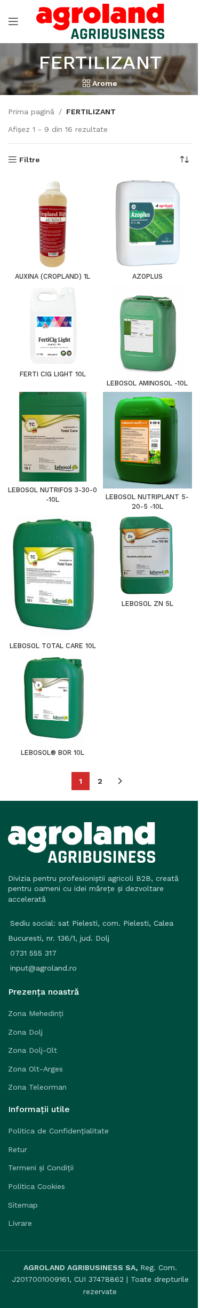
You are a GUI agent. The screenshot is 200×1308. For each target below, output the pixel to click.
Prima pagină (31, 111)
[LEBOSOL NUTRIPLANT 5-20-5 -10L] (148, 440)
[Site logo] (100, 21)
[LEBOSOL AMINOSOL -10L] (148, 330)
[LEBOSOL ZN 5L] (148, 555)
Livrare (20, 1223)
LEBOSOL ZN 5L (147, 604)
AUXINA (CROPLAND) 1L (52, 276)
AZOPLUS (147, 276)
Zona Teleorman (37, 1087)
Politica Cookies (36, 1186)
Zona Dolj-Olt (32, 1050)
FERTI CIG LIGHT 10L (53, 374)
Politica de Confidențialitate (58, 1130)
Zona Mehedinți (35, 1013)
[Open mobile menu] (13, 21)
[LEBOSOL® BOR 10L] (53, 699)
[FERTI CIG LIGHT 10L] (53, 325)
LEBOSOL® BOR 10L (52, 752)
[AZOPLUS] (148, 223)
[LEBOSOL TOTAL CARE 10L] (53, 576)
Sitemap (23, 1205)
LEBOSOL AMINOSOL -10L (147, 383)
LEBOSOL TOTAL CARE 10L (53, 646)
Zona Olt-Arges (35, 1069)
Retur (17, 1149)
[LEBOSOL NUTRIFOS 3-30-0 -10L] (53, 437)
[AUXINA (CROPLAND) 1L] (53, 223)
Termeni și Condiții (41, 1167)
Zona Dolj (25, 1032)
